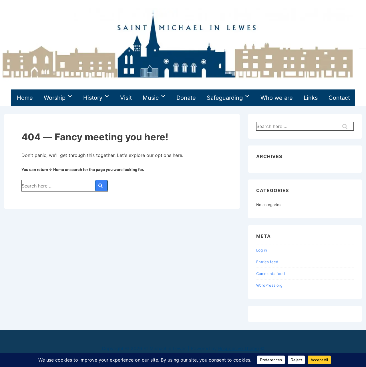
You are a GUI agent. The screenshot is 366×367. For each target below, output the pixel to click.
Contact (339, 97)
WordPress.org (269, 285)
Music (151, 97)
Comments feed (270, 273)
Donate (186, 97)
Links (311, 97)
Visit (126, 97)
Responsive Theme (238, 348)
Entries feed (267, 262)
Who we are (276, 97)
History (92, 97)
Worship (54, 97)
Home (25, 97)
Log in (261, 250)
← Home (56, 169)
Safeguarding (225, 97)
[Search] (101, 185)
